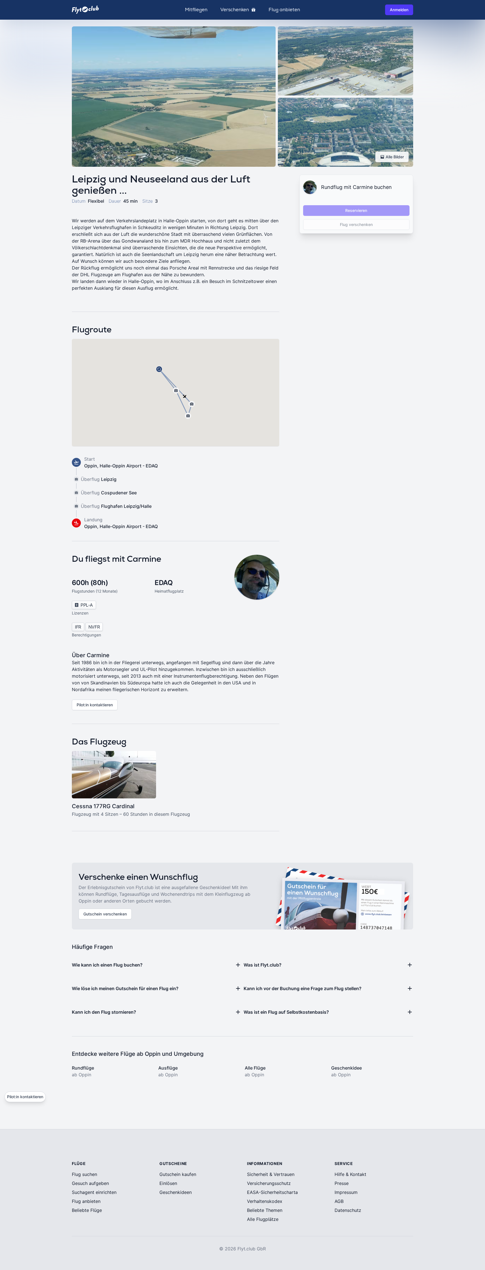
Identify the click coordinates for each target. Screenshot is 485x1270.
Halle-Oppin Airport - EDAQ (129, 466)
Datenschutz (348, 1210)
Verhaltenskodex (264, 1201)
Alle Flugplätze (262, 1219)
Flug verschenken (356, 224)
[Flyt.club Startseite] (85, 10)
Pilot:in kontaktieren (95, 704)
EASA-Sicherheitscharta (272, 1192)
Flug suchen (84, 1174)
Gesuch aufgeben (90, 1183)
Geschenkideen (175, 1192)
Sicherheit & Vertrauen (270, 1174)
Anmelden (399, 9)
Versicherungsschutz (269, 1183)
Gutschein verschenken (105, 914)
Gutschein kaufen (177, 1174)
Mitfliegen (196, 10)
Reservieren (356, 210)
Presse (342, 1183)
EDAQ (164, 583)
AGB (339, 1201)
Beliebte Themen (264, 1210)
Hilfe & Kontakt (350, 1174)
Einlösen (168, 1183)
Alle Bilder (395, 156)
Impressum (346, 1192)
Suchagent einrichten (94, 1192)
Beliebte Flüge (87, 1210)
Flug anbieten (284, 10)
